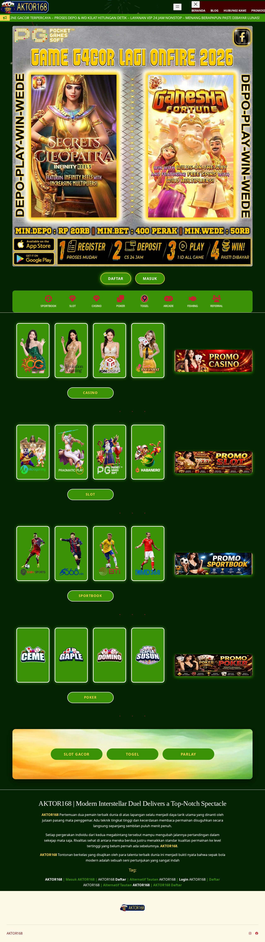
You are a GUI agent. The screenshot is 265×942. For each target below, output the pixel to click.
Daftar (115, 278)
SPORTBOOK (90, 595)
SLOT (90, 494)
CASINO (90, 392)
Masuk (150, 278)
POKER (90, 697)
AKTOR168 (50, 814)
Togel (132, 754)
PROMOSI (258, 10)
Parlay (188, 754)
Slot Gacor (77, 754)
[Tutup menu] (196, 4)
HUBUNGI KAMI (235, 10)
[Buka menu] (177, 7)
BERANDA (198, 10)
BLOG (214, 10)
